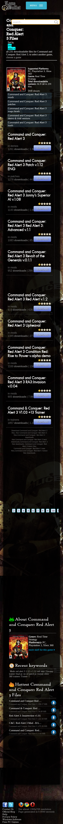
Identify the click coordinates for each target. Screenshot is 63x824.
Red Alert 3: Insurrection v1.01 (25, 715)
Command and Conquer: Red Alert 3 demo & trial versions (27, 117)
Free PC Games (10, 822)
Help (4, 814)
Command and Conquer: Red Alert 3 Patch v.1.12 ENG (27, 165)
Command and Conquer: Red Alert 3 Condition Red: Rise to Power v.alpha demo (29, 352)
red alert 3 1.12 (23, 671)
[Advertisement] (34, 284)
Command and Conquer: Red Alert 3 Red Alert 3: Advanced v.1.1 (27, 226)
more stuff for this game (41, 649)
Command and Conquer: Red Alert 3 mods (27, 96)
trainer (40, 674)
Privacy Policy (9, 817)
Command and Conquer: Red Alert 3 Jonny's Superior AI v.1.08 (29, 195)
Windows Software (11, 819)
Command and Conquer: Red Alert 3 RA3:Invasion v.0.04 (27, 382)
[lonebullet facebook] (5, 806)
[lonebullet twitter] (10, 806)
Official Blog (8, 811)
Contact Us (7, 809)
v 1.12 (33, 671)
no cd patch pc (30, 674)
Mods (12, 671)
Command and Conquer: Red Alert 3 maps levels (27, 110)
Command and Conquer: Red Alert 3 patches (27, 103)
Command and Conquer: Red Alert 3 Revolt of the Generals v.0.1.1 (27, 256)
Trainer (24, 676)
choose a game (13, 57)
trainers (16, 676)
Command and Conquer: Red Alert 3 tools (27, 124)
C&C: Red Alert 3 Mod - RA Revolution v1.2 (32, 723)
